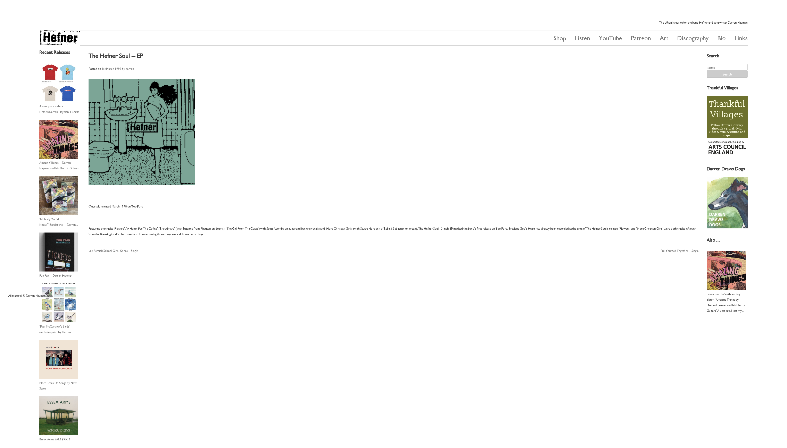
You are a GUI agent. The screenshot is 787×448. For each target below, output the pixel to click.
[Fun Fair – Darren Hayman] (58, 252)
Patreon (641, 37)
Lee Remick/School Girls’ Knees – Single (113, 250)
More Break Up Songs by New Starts (58, 385)
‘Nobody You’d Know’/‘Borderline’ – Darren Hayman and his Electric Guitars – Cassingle (59, 222)
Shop (560, 37)
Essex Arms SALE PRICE (54, 439)
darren (130, 68)
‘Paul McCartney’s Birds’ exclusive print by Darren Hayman (55, 329)
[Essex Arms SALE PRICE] (58, 415)
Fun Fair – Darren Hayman (55, 275)
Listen (582, 37)
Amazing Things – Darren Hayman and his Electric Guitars (59, 165)
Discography (693, 37)
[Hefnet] (59, 43)
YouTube (610, 37)
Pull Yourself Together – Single (679, 250)
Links (741, 37)
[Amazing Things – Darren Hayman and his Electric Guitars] (58, 139)
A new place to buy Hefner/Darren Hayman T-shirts (59, 109)
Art (664, 37)
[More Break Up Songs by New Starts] (58, 359)
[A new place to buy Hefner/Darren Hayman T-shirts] (58, 82)
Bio (721, 37)
